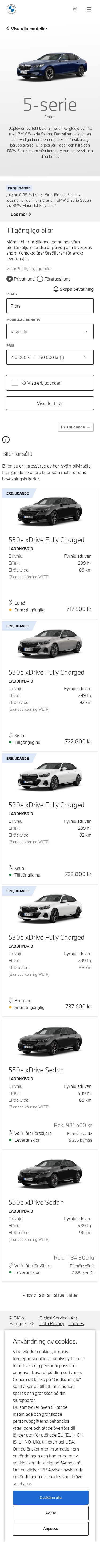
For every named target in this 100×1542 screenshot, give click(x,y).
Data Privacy (51, 1323)
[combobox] (50, 331)
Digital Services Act (58, 1318)
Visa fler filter (50, 403)
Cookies (76, 1323)
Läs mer (19, 214)
